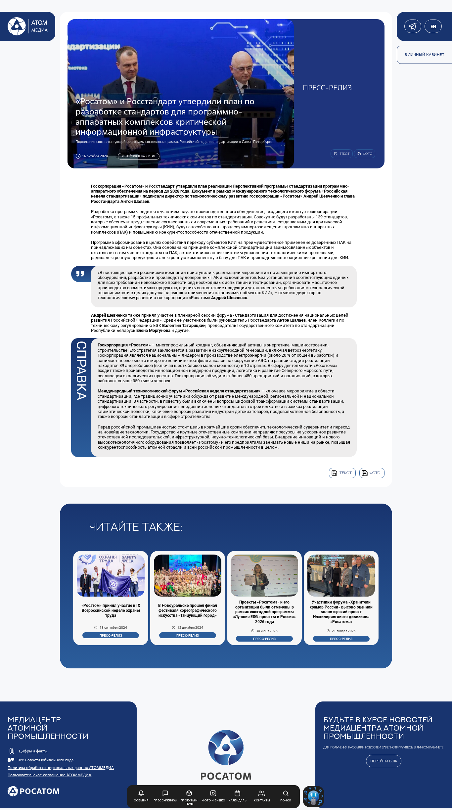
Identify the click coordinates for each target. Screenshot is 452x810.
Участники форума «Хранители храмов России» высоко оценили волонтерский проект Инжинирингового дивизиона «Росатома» (341, 612)
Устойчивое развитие (139, 156)
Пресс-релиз (111, 635)
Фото (375, 473)
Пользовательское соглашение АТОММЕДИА (49, 775)
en (432, 26)
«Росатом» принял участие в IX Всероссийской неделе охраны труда (110, 610)
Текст (345, 473)
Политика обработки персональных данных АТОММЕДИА (61, 767)
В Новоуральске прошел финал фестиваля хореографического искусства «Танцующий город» (187, 610)
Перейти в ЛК (383, 761)
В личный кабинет (424, 54)
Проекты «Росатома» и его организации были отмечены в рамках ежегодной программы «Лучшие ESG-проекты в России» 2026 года (264, 612)
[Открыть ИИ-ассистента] (313, 796)
